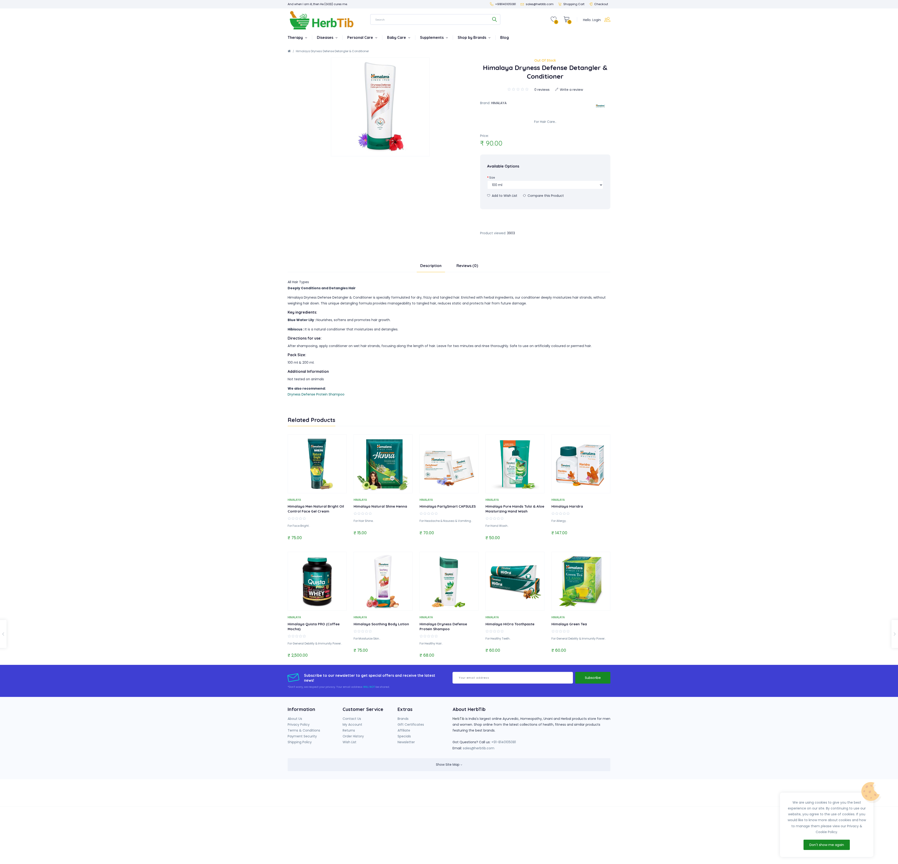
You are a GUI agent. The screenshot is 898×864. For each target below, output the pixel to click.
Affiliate (404, 730)
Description (431, 265)
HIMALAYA (499, 103)
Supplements (432, 37)
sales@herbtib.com (478, 748)
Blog (504, 37)
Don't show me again (826, 844)
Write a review (571, 89)
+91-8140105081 (503, 742)
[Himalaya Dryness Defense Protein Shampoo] (3, 634)
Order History (353, 736)
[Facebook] (511, 795)
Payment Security (302, 736)
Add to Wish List (504, 195)
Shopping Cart (573, 4)
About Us (295, 718)
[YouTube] (521, 795)
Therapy (296, 37)
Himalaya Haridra (567, 506)
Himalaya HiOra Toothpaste (509, 624)
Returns (349, 730)
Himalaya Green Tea (569, 624)
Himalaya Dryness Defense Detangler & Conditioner (332, 51)
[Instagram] (531, 795)
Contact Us (352, 718)
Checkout (601, 4)
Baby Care (397, 37)
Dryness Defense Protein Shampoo (316, 394)
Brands (403, 718)
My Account (352, 724)
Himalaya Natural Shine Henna (380, 506)
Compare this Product (545, 195)
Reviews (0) (467, 265)
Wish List (349, 742)
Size (492, 177)
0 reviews (542, 89)
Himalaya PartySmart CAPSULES (448, 506)
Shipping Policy (300, 742)
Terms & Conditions (304, 730)
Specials (404, 736)
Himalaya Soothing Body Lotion (381, 624)
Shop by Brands (472, 37)
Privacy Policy (299, 724)
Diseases (325, 37)
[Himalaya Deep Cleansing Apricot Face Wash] (894, 634)
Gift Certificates (411, 724)
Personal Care (360, 37)
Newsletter (406, 742)
